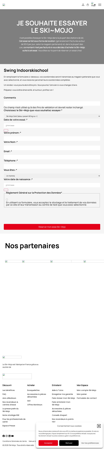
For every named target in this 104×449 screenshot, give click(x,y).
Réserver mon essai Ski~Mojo (52, 226)
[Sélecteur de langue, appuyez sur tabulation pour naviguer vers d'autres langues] (93, 4)
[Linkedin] (9, 436)
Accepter (48, 443)
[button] (99, 426)
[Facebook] (4, 436)
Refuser (69, 443)
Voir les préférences (90, 443)
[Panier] (88, 5)
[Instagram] (6, 436)
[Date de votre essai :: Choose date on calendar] (6, 130)
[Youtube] (12, 436)
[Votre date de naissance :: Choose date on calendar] (6, 190)
